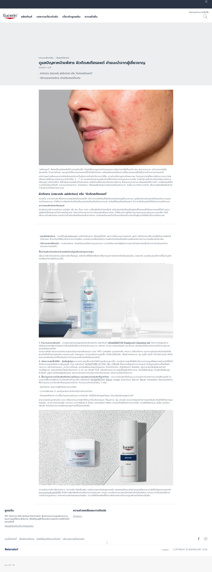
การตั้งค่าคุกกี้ (11, 538)
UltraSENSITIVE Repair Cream (105, 379)
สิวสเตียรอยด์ (71, 236)
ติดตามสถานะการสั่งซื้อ (199, 12)
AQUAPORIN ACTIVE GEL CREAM (102, 364)
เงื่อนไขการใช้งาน (26, 538)
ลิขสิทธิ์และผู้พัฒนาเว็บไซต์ (48, 538)
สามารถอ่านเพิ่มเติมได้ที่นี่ (50, 492)
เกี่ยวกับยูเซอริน (71, 16)
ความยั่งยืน (91, 16)
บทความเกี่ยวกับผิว (47, 16)
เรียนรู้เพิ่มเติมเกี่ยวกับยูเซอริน (19, 526)
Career (165, 549)
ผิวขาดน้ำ (65, 364)
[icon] (198, 538)
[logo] (10, 17)
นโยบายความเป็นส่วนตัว (73, 538)
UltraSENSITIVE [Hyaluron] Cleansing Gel (129, 342)
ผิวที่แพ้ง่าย (67, 361)
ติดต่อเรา (77, 516)
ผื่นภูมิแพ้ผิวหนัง (63, 58)
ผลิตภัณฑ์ (26, 16)
